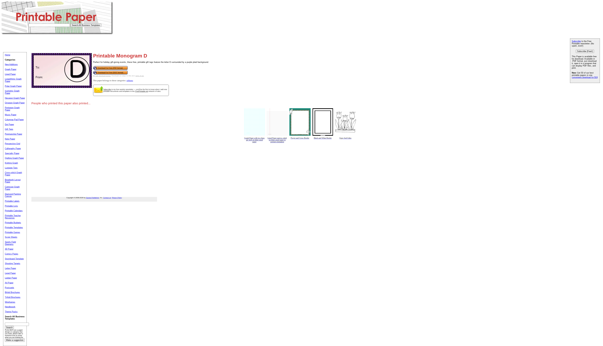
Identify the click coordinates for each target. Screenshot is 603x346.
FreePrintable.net (141, 91)
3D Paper (9, 249)
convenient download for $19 (585, 77)
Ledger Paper (11, 278)
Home (7, 55)
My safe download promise (102, 76)
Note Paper (10, 139)
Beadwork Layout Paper (13, 181)
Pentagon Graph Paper (12, 108)
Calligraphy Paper (13, 148)
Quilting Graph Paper (14, 158)
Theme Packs (11, 312)
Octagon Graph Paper (15, 103)
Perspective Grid (12, 143)
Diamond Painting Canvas (13, 195)
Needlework (10, 307)
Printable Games (12, 232)
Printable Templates (14, 227)
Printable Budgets (13, 222)
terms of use (140, 76)
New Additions (11, 64)
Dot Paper (9, 124)
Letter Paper (10, 268)
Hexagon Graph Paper (15, 98)
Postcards (9, 287)
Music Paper (10, 115)
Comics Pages (11, 254)
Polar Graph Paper (13, 86)
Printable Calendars (14, 211)
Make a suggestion (14, 340)
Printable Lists (11, 206)
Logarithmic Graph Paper (13, 80)
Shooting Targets (12, 263)
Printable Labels (12, 201)
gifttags (130, 80)
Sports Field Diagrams (10, 243)
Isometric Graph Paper (12, 92)
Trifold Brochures (12, 297)
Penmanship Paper (13, 134)
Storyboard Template (14, 259)
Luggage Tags (11, 168)
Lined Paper (10, 74)
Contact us (107, 198)
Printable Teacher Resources (13, 216)
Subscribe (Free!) (585, 51)
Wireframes (10, 302)
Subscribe (107, 89)
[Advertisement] (59, 42)
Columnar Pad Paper (14, 119)
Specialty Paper (12, 153)
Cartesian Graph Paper (12, 188)
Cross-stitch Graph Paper (13, 173)
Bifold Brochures (12, 292)
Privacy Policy (117, 198)
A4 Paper (9, 283)
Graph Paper (10, 69)
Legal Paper (10, 273)
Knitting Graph (11, 163)
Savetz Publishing (92, 198)
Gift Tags (9, 129)
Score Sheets (11, 237)
